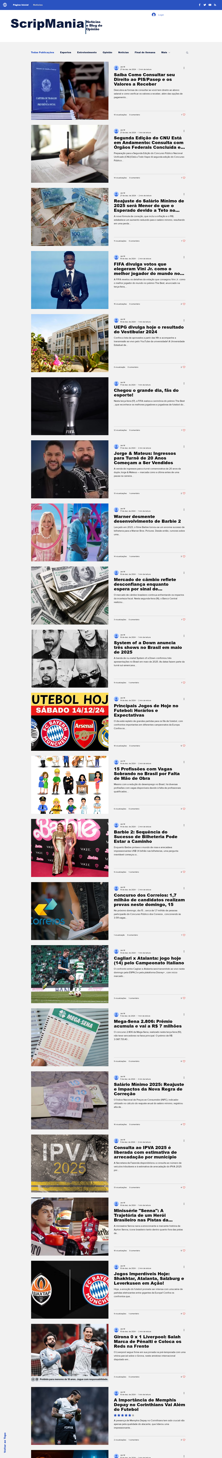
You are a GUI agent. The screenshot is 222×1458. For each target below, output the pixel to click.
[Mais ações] (185, 68)
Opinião (107, 52)
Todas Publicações (42, 52)
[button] (187, 52)
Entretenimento (87, 52)
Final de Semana (145, 52)
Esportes (65, 52)
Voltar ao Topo (4, 1443)
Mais (164, 52)
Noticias (123, 52)
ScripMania (47, 23)
